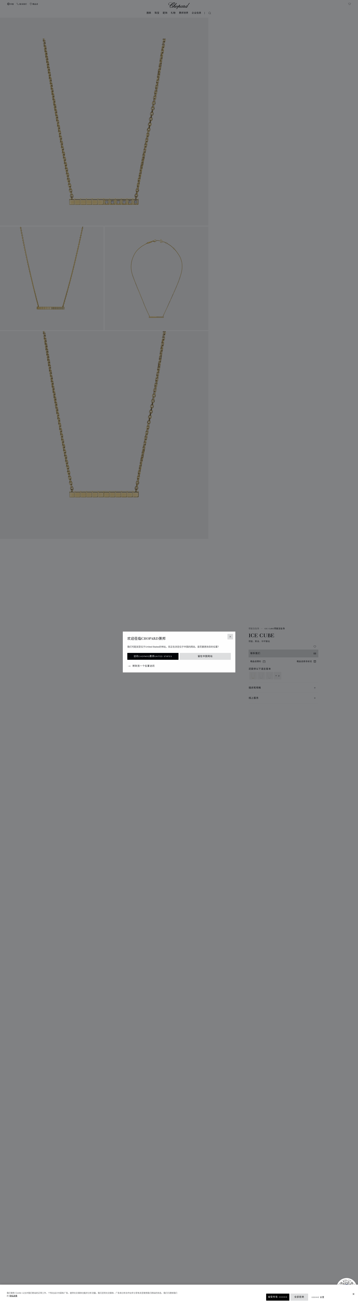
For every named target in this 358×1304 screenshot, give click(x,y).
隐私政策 (13, 1295)
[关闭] (353, 1294)
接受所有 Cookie (278, 1297)
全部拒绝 (299, 1297)
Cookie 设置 (318, 1297)
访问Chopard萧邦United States (153, 656)
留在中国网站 (205, 656)
